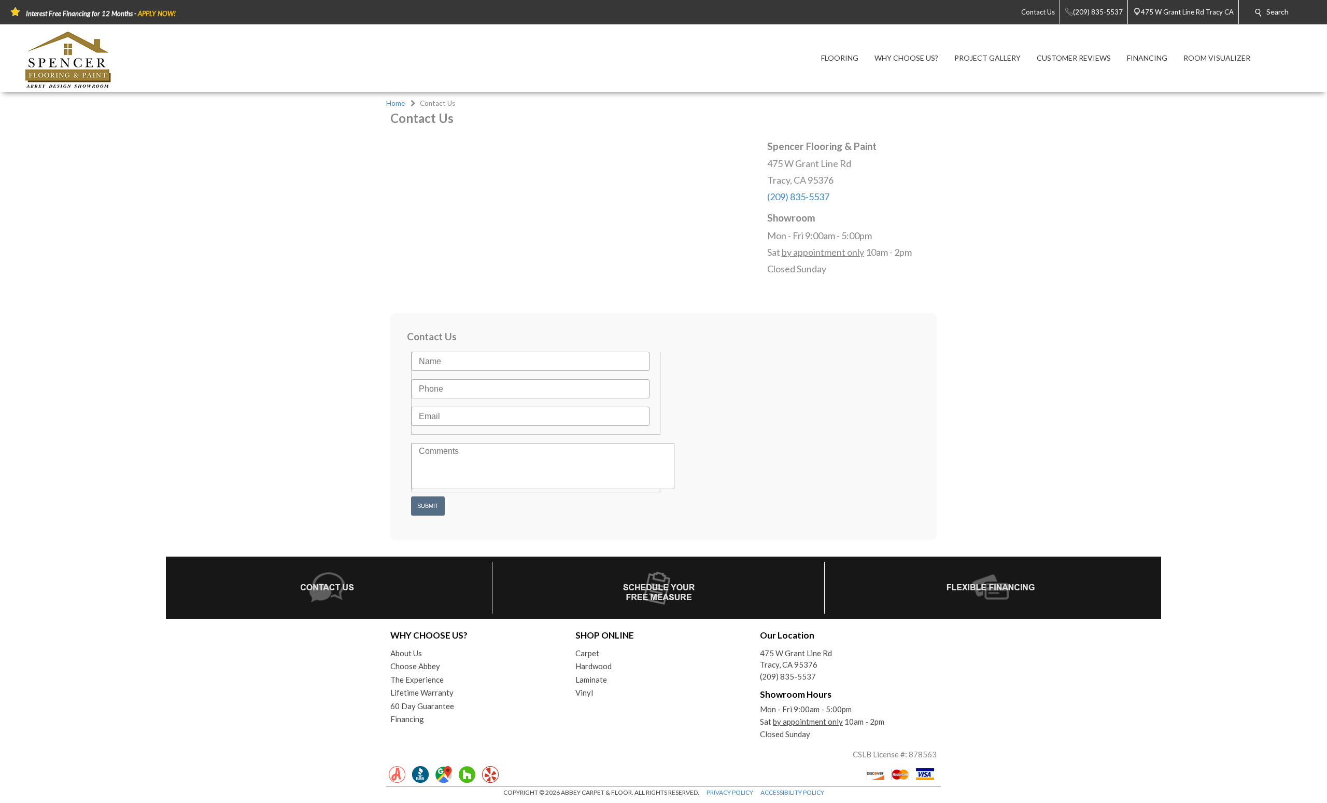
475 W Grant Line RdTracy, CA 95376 (796, 659)
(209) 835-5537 (798, 196)
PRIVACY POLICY (730, 792)
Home (395, 103)
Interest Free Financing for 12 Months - (101, 13)
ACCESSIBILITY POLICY (792, 792)
